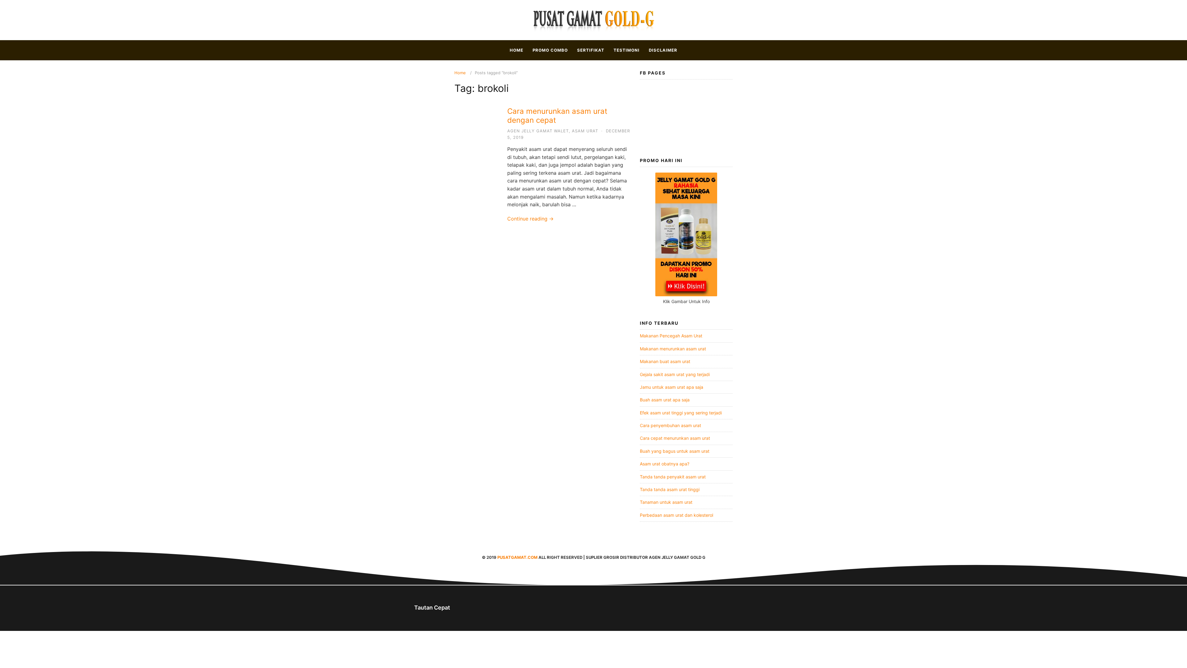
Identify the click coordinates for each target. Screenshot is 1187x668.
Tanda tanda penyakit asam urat (673, 476)
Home (516, 50)
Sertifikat (590, 50)
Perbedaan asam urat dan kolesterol (676, 515)
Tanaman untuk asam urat (666, 502)
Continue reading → (530, 219)
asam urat (585, 130)
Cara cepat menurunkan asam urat (675, 438)
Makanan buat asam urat (665, 361)
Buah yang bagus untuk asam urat (674, 451)
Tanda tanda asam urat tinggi (670, 489)
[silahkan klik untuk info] (686, 294)
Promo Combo (550, 50)
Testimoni (627, 50)
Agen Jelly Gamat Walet (538, 130)
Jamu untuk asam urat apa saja (671, 387)
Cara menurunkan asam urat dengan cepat (557, 116)
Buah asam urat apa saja (665, 399)
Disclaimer (663, 50)
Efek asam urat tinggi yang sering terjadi (681, 412)
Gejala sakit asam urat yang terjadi (675, 374)
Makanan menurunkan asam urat (673, 348)
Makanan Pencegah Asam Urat (671, 335)
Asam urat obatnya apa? (664, 463)
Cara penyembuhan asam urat (670, 425)
